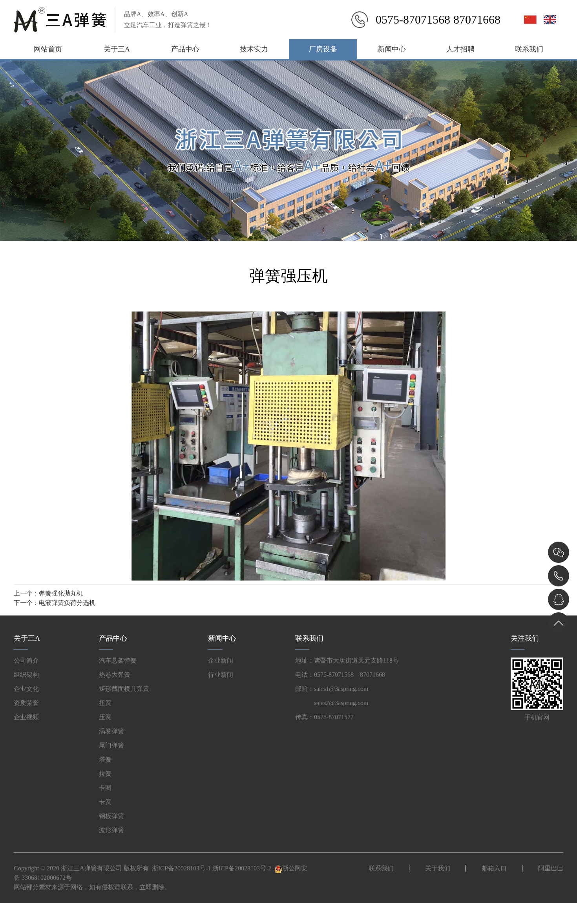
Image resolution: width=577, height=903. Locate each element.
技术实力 (254, 49)
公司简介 (26, 660)
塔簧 (105, 759)
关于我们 (437, 868)
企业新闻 (220, 660)
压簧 (105, 717)
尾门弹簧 (111, 745)
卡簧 (105, 802)
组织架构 (26, 674)
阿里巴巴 (550, 868)
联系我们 (529, 49)
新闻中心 (392, 49)
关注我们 (525, 638)
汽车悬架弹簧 (118, 660)
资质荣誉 (26, 703)
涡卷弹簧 (111, 731)
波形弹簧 (111, 830)
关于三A (117, 49)
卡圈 (105, 787)
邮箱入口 (494, 868)
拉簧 (105, 773)
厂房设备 (323, 49)
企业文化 (26, 688)
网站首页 (48, 49)
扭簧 (105, 703)
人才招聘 (460, 49)
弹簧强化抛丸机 (61, 593)
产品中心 (185, 49)
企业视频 (26, 717)
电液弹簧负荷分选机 (67, 602)
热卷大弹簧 (114, 674)
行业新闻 (220, 674)
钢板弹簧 (111, 816)
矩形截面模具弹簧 (124, 688)
